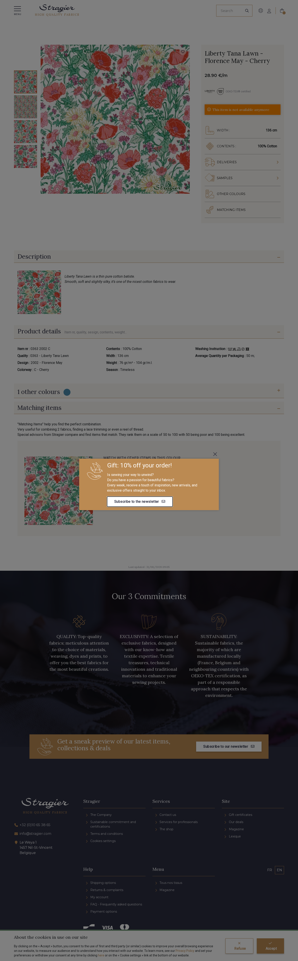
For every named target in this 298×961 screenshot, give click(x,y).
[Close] (215, 454)
